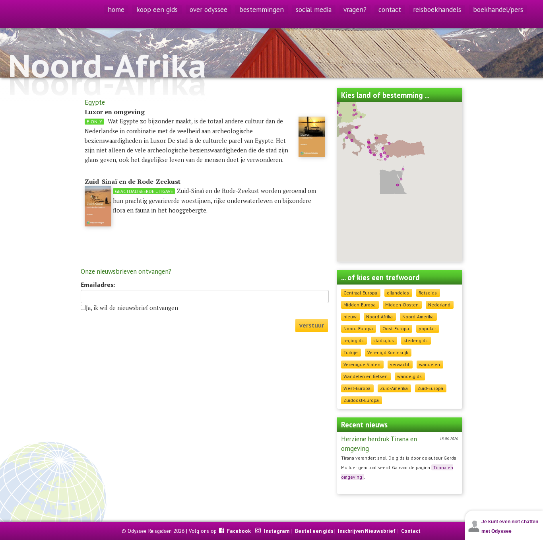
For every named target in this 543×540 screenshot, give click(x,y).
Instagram (277, 530)
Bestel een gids (314, 530)
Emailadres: (98, 285)
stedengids (415, 340)
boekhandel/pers (498, 9)
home (116, 9)
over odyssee (208, 9)
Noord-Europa (358, 328)
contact (389, 9)
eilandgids (398, 293)
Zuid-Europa (430, 388)
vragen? (355, 9)
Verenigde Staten (361, 364)
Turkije (350, 352)
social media (314, 9)
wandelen (429, 364)
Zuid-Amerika (394, 388)
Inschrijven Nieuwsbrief (367, 530)
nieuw (350, 317)
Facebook (239, 530)
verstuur (311, 325)
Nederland (439, 305)
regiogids (353, 340)
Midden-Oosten (402, 305)
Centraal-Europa (360, 293)
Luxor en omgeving (115, 111)
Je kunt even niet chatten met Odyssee (509, 526)
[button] (369, 142)
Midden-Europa (359, 305)
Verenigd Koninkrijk (387, 352)
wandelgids (409, 376)
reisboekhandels (437, 9)
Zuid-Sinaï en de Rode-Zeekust (132, 181)
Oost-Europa (395, 328)
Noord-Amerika (418, 317)
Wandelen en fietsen (365, 376)
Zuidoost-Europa (361, 400)
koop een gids (157, 9)
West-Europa (356, 388)
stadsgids (383, 340)
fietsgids (428, 293)
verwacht (399, 364)
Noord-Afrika (379, 317)
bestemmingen (261, 9)
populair (427, 328)
